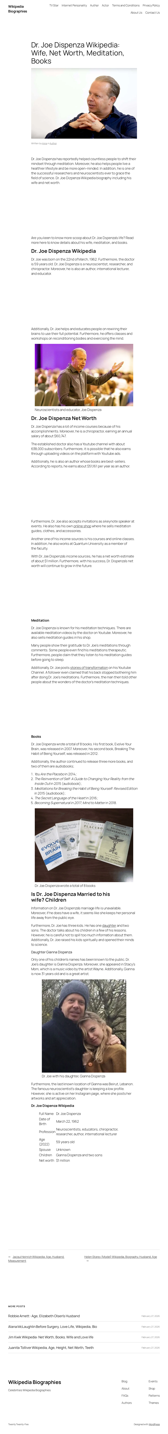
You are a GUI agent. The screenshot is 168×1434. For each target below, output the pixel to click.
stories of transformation (89, 667)
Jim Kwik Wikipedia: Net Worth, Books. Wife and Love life (50, 1337)
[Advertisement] (84, 209)
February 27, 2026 (151, 1316)
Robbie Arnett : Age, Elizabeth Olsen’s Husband (44, 1316)
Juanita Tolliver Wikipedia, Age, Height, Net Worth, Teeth (51, 1348)
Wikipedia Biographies (17, 8)
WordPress (154, 1424)
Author (53, 143)
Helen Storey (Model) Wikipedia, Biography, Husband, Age (120, 1257)
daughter (109, 925)
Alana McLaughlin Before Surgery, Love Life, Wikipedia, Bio (52, 1327)
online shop (82, 526)
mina (44, 143)
